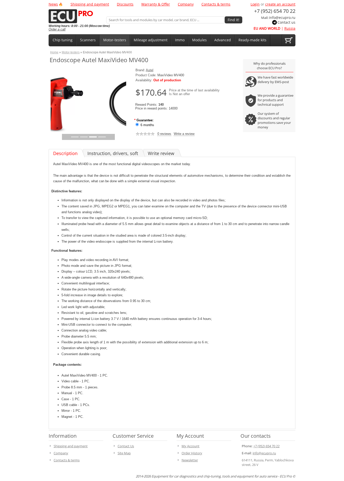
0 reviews (164, 134)
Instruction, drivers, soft (112, 153)
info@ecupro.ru (282, 17)
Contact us (286, 22)
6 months (147, 125)
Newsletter (190, 460)
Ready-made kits (252, 40)
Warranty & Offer (155, 4)
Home (54, 52)
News (53, 4)
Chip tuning (63, 40)
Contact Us (126, 446)
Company (186, 4)
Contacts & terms (215, 4)
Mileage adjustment (150, 40)
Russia (289, 28)
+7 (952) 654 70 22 (266, 446)
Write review (161, 153)
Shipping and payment (90, 4)
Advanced (222, 40)
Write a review (184, 134)
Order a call (57, 29)
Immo (180, 40)
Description (65, 153)
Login (255, 4)
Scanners (88, 40)
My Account (190, 446)
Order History (192, 453)
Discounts (125, 4)
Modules (199, 40)
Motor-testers (114, 40)
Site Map (124, 453)
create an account (280, 4)
